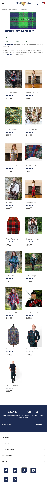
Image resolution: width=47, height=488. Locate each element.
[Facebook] (6, 470)
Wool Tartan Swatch (33, 166)
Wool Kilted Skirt (32, 92)
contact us (7, 54)
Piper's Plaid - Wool (33, 312)
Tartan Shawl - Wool (13, 276)
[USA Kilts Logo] (23, 4)
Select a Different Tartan (16, 41)
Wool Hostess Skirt (33, 202)
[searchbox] (23, 10)
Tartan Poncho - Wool (14, 312)
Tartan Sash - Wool (13, 166)
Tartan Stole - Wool (33, 129)
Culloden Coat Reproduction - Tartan (19, 349)
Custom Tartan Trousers (15, 385)
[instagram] (6, 479)
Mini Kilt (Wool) (11, 92)
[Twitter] (15, 470)
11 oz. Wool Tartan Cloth (15, 129)
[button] (38, 4)
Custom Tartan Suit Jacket (35, 349)
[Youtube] (33, 470)
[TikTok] (24, 470)
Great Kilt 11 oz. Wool (14, 202)
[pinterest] (15, 479)
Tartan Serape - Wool (33, 276)
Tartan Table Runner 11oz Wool (17, 239)
